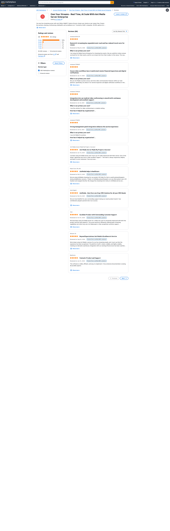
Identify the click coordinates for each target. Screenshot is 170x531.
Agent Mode (138, 2)
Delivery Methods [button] (21, 5)
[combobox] (74, 2)
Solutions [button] (32, 5)
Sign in (153, 2)
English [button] (146, 2)
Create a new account (163, 2)
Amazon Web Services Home (157, 5)
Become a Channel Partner (127, 5)
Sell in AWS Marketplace (142, 5)
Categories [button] (11, 5)
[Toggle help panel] (167, 10)
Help (168, 5)
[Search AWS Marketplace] (112, 2)
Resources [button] (41, 5)
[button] (40, 40)
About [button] (2, 5)
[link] (116, 10)
